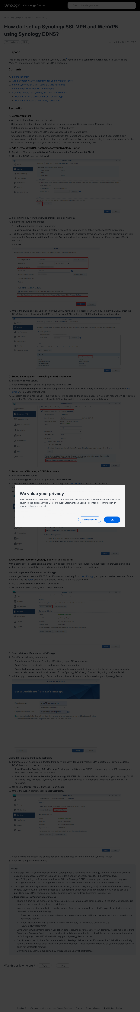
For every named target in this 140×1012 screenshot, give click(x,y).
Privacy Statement (66, 502)
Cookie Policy (86, 502)
